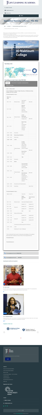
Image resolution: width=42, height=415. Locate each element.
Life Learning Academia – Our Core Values (10, 374)
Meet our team (5, 372)
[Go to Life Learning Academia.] (4, 26)
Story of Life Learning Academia (8, 368)
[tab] (7, 83)
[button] (4, 332)
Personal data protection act (8, 379)
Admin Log (5, 381)
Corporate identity (6, 377)
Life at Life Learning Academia (8, 370)
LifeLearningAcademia (19, 413)
